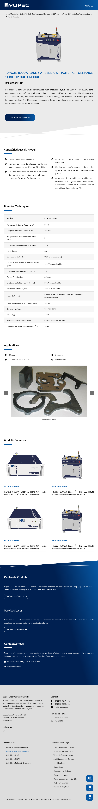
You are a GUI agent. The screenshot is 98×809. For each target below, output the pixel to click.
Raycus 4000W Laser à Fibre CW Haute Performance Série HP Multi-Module (73, 547)
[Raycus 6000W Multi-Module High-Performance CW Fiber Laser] (73, 450)
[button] (6, 393)
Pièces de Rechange (60, 742)
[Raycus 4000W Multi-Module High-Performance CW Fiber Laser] (73, 504)
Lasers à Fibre (9, 742)
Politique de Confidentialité (60, 799)
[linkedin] (4, 731)
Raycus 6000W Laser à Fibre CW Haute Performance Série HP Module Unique (25, 493)
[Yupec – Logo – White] (17, 3)
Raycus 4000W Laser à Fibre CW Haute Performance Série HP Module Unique (25, 547)
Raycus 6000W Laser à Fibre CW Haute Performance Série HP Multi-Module (73, 493)
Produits (14, 14)
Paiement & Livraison (39, 799)
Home (7, 14)
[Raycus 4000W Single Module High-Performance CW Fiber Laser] (25, 504)
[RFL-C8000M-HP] (49, 45)
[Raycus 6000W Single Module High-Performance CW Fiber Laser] (25, 450)
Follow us (7, 727)
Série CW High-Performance (31, 14)
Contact (54, 696)
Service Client (23, 799)
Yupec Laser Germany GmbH (16, 696)
